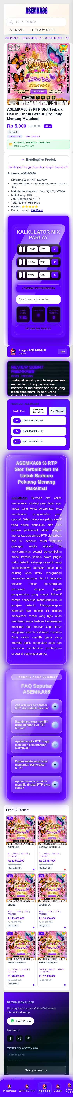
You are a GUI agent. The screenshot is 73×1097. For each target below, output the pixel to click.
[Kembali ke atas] (65, 1080)
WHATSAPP (27, 1091)
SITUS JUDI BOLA (31, 38)
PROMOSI (9, 1091)
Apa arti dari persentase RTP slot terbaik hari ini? (32, 707)
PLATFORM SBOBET (43, 29)
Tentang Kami (16, 1055)
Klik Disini (37, 210)
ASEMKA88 (17, 29)
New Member (57, 411)
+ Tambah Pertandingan (38, 288)
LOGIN (58, 1091)
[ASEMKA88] (36, 10)
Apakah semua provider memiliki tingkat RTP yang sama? (32, 785)
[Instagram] (19, 1039)
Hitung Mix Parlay (38, 329)
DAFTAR (45, 1091)
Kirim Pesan (23, 1021)
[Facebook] (10, 1039)
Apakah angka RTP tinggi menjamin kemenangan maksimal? (32, 745)
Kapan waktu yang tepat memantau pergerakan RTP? (31, 765)
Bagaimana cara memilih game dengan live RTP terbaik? (31, 725)
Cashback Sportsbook (38, 411)
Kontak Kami (15, 1060)
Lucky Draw (19, 411)
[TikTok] (28, 1039)
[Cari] (11, 22)
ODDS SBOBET (53, 38)
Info (63, 352)
